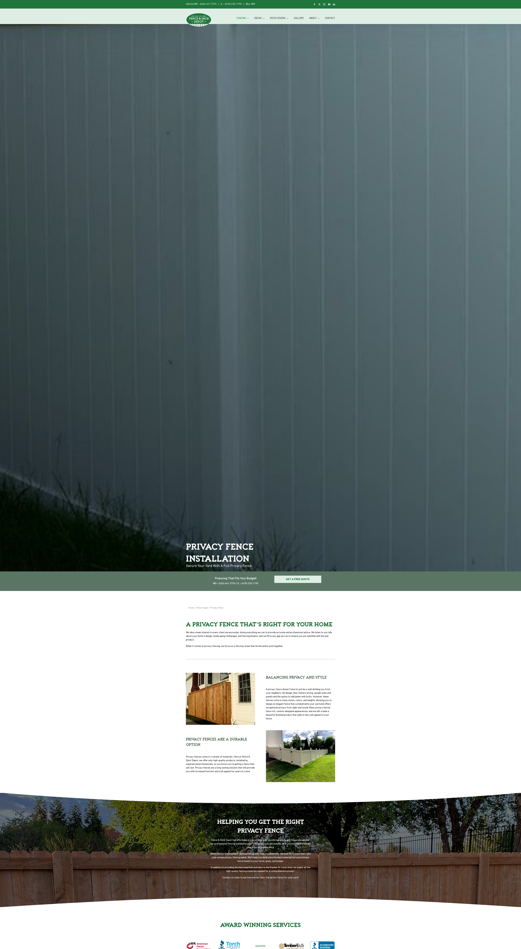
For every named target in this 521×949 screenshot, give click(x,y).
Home (191, 608)
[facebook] (314, 4)
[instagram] (324, 4)
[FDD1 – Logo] (199, 14)
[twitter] (319, 4)
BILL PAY (250, 4)
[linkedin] (334, 4)
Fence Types (202, 608)
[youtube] (329, 4)
